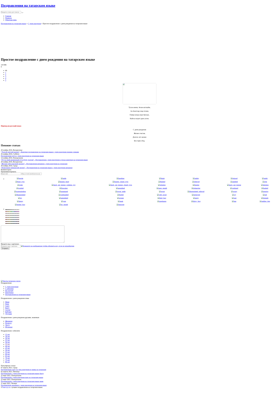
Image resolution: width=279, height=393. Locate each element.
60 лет (7, 354)
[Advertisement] (66, 40)
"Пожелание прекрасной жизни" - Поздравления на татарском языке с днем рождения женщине (36, 168)
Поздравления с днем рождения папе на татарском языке (22, 377)
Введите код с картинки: (10, 244)
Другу (7, 325)
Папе (7, 304)
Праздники (9, 293)
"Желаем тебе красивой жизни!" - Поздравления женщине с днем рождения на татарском (34, 164)
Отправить (5, 248)
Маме (7, 302)
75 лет (7, 360)
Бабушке (8, 312)
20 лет (7, 338)
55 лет (7, 352)
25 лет (7, 340)
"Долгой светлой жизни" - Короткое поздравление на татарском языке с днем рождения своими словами (40, 152)
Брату (7, 308)
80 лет (7, 362)
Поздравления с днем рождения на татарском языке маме (22, 381)
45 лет (7, 348)
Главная (8, 16)
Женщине (8, 321)
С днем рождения (11, 287)
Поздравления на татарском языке (18, 294)
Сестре (7, 310)
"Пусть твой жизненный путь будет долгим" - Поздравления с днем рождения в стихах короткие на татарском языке (44, 160)
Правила (8, 18)
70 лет (7, 358)
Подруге (8, 323)
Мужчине (8, 327)
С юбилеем (9, 289)
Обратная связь (11, 20)
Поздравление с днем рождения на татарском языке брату (22, 373)
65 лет (7, 356)
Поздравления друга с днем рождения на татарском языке (22, 156)
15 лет (7, 334)
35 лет (7, 344)
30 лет (7, 342)
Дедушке (8, 314)
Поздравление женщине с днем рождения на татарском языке (24, 385)
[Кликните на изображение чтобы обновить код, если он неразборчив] (47, 246)
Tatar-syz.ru (6, 387)
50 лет (7, 350)
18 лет (7, 336)
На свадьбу (9, 291)
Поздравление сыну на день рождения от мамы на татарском (23, 370)
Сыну (7, 306)
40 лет (7, 346)
